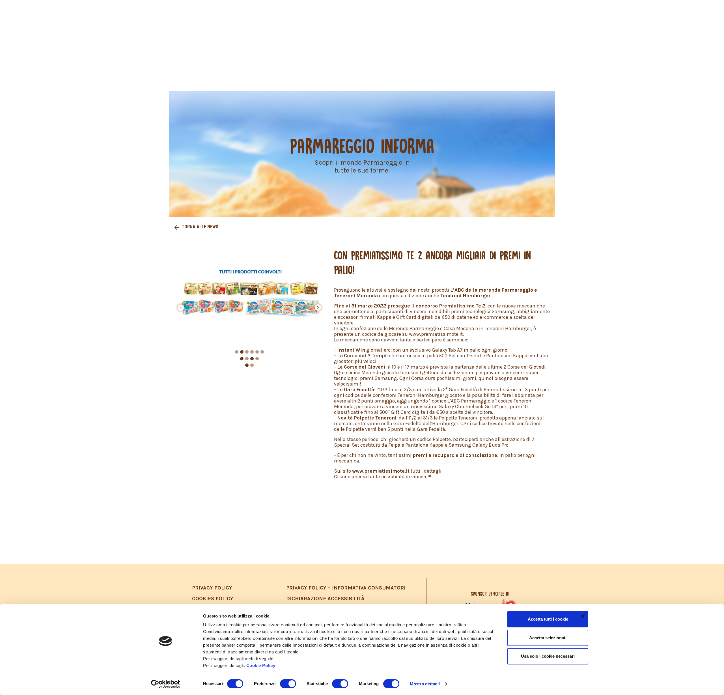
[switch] (288, 683)
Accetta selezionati (547, 637)
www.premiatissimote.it (381, 471)
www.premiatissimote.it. (436, 334)
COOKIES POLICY (212, 598)
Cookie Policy (260, 665)
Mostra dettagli (425, 683)
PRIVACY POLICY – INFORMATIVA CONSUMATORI (346, 588)
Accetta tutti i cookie (548, 619)
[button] (180, 307)
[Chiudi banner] (583, 616)
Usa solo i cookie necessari (548, 656)
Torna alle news (199, 226)
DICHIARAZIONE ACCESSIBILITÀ (325, 598)
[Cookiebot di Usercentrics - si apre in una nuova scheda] (165, 684)
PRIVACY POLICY (212, 588)
